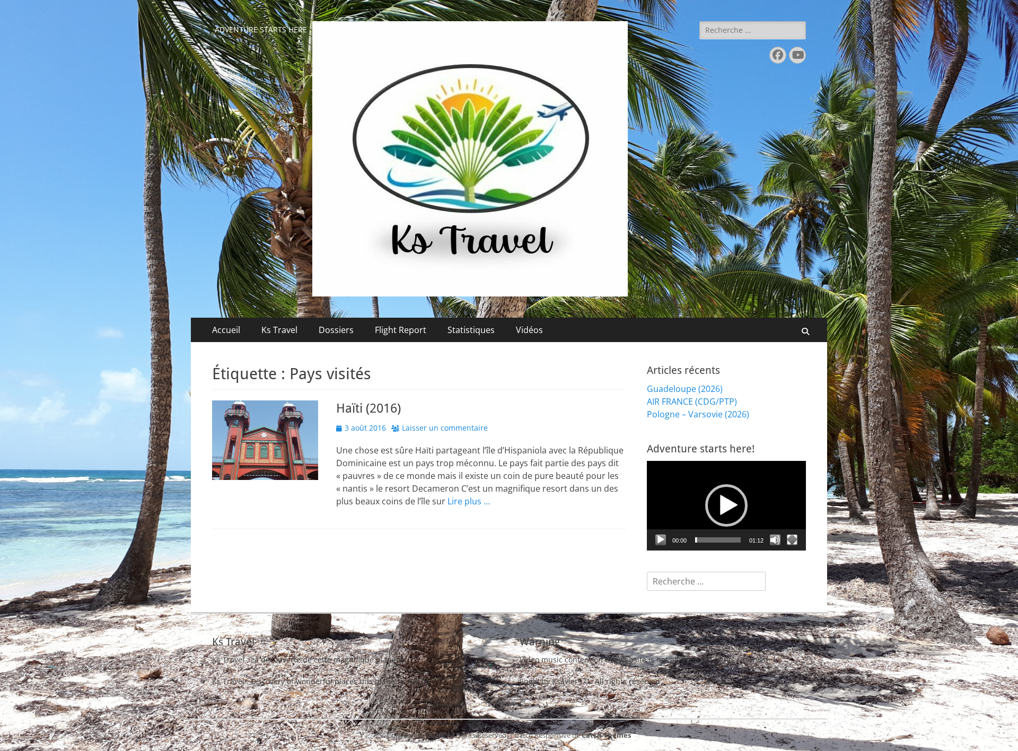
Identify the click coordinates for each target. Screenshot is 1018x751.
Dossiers (336, 330)
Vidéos (529, 330)
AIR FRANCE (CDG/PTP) (692, 401)
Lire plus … (468, 501)
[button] (726, 505)
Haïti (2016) (368, 408)
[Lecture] (660, 540)
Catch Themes (606, 735)
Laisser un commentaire (445, 428)
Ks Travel (279, 330)
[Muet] (775, 540)
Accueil (226, 330)
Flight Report (400, 330)
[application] (726, 506)
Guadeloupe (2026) (685, 389)
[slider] (718, 540)
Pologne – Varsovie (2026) (698, 414)
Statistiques (471, 330)
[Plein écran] (792, 540)
